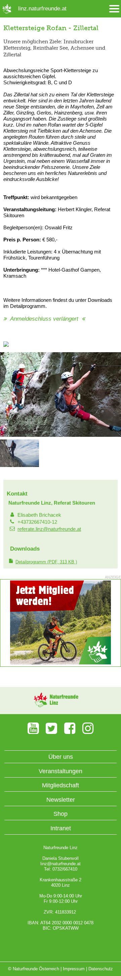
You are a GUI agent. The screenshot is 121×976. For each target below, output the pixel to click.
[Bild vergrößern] (60, 435)
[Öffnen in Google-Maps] (6, 345)
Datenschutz (100, 968)
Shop (60, 813)
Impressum (74, 968)
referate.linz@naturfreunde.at (49, 529)
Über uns (60, 756)
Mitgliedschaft (60, 785)
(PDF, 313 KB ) (46, 561)
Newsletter (60, 799)
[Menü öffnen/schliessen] (114, 9)
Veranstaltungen (60, 771)
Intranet (60, 828)
